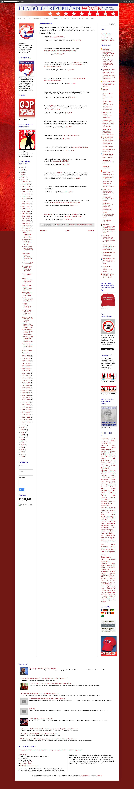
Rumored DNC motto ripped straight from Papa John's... (27, 235)
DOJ (109, 490)
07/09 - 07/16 (26, 356)
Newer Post (43, 230)
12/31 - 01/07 (26, 182)
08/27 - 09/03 (26, 216)
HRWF (107, 518)
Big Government (107, 459)
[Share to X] (45, 225)
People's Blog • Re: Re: (108, 174)
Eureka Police (107, 220)
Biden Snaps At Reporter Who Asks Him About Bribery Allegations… (109, 248)
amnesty (107, 600)
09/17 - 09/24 (26, 211)
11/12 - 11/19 (26, 199)
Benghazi (112, 455)
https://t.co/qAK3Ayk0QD (77, 64)
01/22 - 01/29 (26, 414)
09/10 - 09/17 (26, 213)
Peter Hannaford (107, 559)
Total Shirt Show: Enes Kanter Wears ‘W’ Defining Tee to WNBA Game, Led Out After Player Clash (108, 54)
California (104, 468)
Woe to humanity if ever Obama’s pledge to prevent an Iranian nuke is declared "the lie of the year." (48, 739)
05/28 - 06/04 (26, 370)
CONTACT (94, 18)
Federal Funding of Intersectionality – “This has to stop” (109, 84)
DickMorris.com (107, 182)
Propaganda (104, 569)
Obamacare (84, 224)
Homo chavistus (107, 255)
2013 (22, 432)
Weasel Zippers (107, 245)
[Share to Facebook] (47, 225)
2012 (22, 435)
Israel (102, 537)
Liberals (103, 541)
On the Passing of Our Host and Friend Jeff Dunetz (108, 215)
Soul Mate (32, 708)
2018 (22, 177)
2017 (22, 179)
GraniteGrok (106, 160)
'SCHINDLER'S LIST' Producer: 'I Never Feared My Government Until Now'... (50, 683)
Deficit (102, 493)
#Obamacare (77, 62)
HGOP (102, 518)
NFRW (108, 549)
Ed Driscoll (106, 235)
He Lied (112, 518)
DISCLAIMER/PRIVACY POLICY (29, 765)
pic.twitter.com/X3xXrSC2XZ (73, 216)
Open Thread (106, 151)
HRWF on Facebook (26, 763)
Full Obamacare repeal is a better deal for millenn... (27, 325)
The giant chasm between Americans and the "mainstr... (27, 288)
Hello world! (106, 221)
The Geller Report (108, 137)
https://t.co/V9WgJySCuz (57, 37)
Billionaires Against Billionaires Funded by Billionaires (108, 192)
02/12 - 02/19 (26, 407)
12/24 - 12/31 (26, 184)
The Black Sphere (108, 177)
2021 (22, 170)
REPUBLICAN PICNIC (106, 571)
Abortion (103, 451)
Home (19, 18)
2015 (22, 427)
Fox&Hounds (106, 197)
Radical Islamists (107, 573)
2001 (22, 454)
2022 (22, 167)
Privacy (102, 566)
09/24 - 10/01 (26, 209)
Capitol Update (105, 477)
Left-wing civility (110, 537)
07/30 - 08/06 (26, 226)
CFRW (113, 466)
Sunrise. (105, 90)
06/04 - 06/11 (26, 368)
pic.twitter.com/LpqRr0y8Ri (72, 135)
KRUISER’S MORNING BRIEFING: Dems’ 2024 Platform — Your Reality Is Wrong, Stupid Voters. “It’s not (109, 229)
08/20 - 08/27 (26, 218)
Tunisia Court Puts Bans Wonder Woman (27, 274)
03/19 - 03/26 (26, 395)
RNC (113, 571)
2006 (22, 447)
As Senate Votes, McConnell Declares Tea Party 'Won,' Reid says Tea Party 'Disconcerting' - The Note (49, 729)
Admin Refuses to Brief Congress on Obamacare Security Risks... (47, 698)
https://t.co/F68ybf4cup (78, 78)
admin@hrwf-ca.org (29, 762)
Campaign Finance (107, 474)
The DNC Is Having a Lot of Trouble (27, 262)
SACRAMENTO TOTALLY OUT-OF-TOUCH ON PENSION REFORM (39, 693)
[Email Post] (53, 224)
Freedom (103, 507)
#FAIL (67, 224)
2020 (22, 172)
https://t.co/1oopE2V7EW (60, 161)
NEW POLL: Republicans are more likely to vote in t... (27, 281)
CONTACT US (24, 755)
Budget (102, 466)
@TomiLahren (48, 214)
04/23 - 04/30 (26, 383)
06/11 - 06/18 (26, 366)
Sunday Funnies (26, 353)
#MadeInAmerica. (27, 350)
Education (103, 501)
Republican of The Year (107, 582)
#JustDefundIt (104, 438)
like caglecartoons (77, 750)
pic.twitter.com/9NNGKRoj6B (52, 66)
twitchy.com (106, 49)
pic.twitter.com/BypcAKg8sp (52, 80)
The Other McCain (108, 154)
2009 (22, 442)
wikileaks (103, 601)
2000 (22, 457)
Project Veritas (110, 567)
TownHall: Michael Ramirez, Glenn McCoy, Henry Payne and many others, (49, 750)
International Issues (107, 525)
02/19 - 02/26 (26, 405)
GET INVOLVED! (83, 18)
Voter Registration (105, 592)
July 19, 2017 (77, 40)
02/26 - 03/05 (26, 402)
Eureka (110, 501)
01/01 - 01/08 (26, 422)
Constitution (104, 487)
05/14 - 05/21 (26, 375)
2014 (22, 430)
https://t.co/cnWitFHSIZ (55, 202)
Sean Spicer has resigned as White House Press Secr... (26, 268)
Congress (78, 224)
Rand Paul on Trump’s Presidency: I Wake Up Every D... (27, 256)
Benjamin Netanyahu (106, 457)
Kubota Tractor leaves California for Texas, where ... (27, 346)
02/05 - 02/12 (26, 410)
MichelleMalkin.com (108, 258)
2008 (22, 444)
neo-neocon (106, 203)
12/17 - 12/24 (26, 186)
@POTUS (53, 106)
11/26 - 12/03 (26, 194)
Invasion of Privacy (107, 531)
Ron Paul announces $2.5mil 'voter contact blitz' (42, 668)
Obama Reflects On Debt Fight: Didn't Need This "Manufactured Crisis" (40, 734)
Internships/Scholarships (106, 529)
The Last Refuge (107, 60)
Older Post (91, 230)
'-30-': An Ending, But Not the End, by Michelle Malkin (109, 262)
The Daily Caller (107, 120)
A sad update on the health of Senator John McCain (27, 294)
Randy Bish (23, 750)
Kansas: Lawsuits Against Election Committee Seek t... (27, 249)
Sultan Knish (106, 189)
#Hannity (74, 214)
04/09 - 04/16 (26, 388)
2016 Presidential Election (107, 443)
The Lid (105, 212)
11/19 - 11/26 (26, 196)
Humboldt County (107, 520)
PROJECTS (55, 18)
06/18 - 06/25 (26, 363)
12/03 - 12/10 (26, 191)
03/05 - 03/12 (26, 400)
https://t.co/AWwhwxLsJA (52, 51)
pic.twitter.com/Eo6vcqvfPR (71, 202)
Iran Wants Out (106, 179)
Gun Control (111, 516)
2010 (22, 440)
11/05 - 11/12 (26, 201)
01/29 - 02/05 (26, 412)
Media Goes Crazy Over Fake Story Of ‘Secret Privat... (27, 319)
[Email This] (42, 225)
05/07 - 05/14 (26, 378)
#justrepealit (72, 224)
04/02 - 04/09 (26, 390)
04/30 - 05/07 (26, 380)
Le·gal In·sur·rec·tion (109, 81)
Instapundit (106, 224)
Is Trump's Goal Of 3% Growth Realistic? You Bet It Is (27, 242)
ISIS (113, 522)
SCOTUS (103, 584)
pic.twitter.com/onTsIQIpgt (68, 51)
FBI (114, 501)
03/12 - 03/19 (26, 397)
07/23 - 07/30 (26, 228)
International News (107, 527)
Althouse (105, 89)
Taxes (103, 590)
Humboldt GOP (105, 522)
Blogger (99, 775)
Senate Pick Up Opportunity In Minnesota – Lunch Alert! (109, 185)
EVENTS (46, 18)
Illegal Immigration (107, 523)
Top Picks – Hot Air (108, 274)
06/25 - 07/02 (26, 361)
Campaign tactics (107, 475)
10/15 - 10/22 (26, 206)
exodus (113, 600)
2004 (22, 452)
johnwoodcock (85, 775)
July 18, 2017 (70, 70)
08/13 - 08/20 (26, 221)
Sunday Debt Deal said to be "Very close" (40, 719)
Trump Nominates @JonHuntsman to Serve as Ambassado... (27, 332)
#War (113, 438)
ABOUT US (27, 18)
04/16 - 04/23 (26, 385)
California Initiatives (107, 470)
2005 (22, 449)
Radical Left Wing (106, 575)
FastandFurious (105, 505)
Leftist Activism (107, 539)
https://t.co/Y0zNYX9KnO (80, 147)
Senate (90, 224)
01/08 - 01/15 (26, 419)
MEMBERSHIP (37, 18)
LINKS (74, 18)
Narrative (107, 551)
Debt (113, 490)
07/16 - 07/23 (26, 230)
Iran (101, 535)
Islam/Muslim (110, 535)
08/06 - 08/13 (26, 223)
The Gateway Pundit (109, 69)
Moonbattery (106, 166)
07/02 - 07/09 (26, 358)
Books (113, 464)
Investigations (106, 533)
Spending (110, 588)
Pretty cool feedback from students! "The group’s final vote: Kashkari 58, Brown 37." (43, 678)
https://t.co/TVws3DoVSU (52, 110)
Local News (111, 541)
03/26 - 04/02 (26, 392)
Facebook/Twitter (106, 503)
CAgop (108, 466)
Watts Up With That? (109, 149)
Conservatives (110, 485)
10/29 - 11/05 (26, 204)
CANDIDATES (65, 18)
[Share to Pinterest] (49, 225)
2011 (22, 437)
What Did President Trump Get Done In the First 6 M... (27, 299)
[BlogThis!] (44, 225)
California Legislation (107, 472)
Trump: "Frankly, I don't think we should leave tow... (27, 313)
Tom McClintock (111, 590)
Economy (104, 499)
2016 (22, 425)
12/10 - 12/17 (26, 189)
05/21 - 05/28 (26, 373)
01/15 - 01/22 (26, 417)
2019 (22, 175)
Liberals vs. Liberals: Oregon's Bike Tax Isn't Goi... (27, 306)
